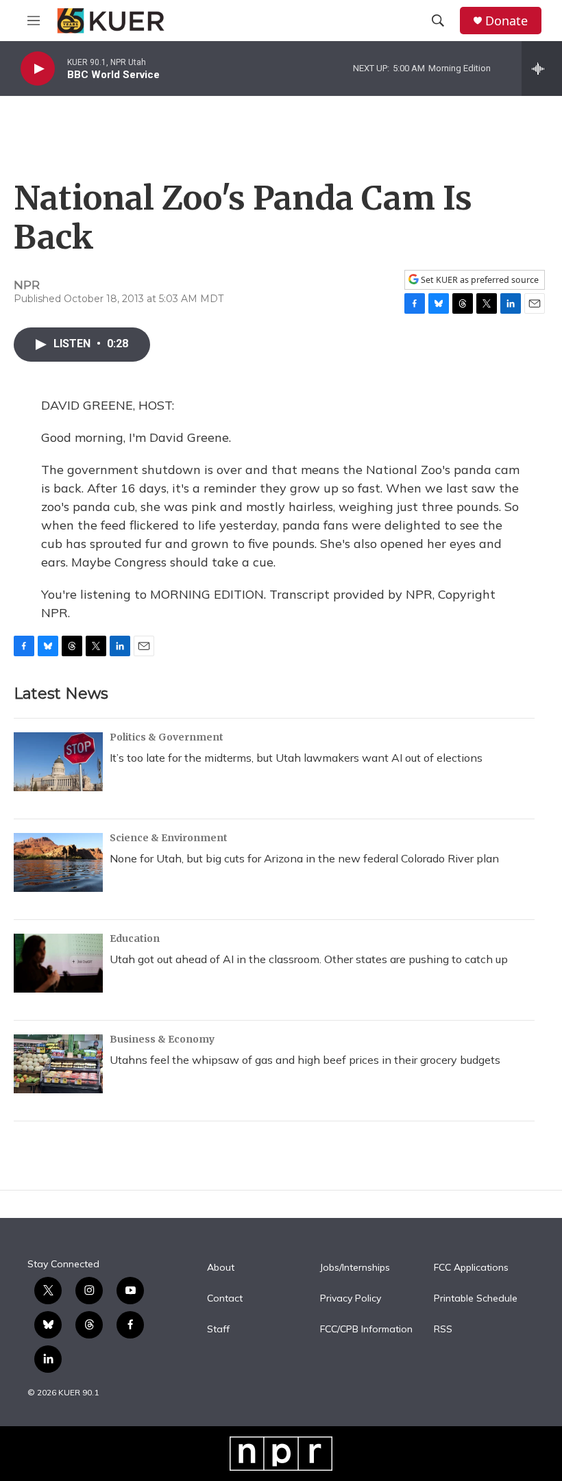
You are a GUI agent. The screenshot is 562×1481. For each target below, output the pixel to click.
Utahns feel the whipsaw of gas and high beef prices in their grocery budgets (305, 1060)
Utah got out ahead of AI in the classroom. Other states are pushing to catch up (309, 959)
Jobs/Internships (355, 1267)
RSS (443, 1329)
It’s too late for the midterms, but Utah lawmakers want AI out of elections (296, 757)
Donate (506, 21)
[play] (38, 69)
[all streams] (542, 68)
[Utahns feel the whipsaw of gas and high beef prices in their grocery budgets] (58, 1063)
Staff (218, 1329)
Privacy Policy (350, 1298)
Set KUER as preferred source (479, 280)
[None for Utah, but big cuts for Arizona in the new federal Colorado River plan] (58, 862)
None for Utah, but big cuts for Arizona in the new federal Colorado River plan (304, 858)
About (220, 1267)
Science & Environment (169, 838)
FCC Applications (471, 1267)
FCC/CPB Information (366, 1329)
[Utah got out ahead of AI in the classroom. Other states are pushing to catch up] (58, 963)
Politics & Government (166, 737)
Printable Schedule (475, 1298)
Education (135, 938)
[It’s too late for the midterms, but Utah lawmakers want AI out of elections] (58, 761)
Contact (225, 1298)
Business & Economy (162, 1039)
